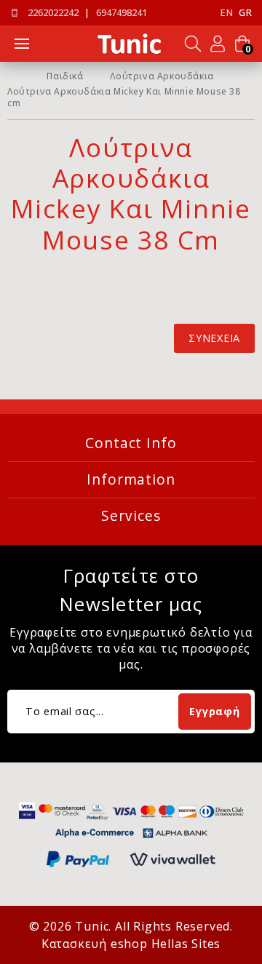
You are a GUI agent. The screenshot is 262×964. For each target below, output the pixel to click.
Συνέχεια (214, 338)
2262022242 (53, 12)
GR (245, 12)
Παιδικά (65, 76)
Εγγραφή (214, 711)
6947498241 (121, 12)
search (193, 44)
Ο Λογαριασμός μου (218, 44)
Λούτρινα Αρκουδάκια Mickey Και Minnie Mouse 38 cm (124, 97)
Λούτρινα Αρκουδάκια (161, 76)
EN (227, 12)
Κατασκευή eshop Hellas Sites (131, 944)
